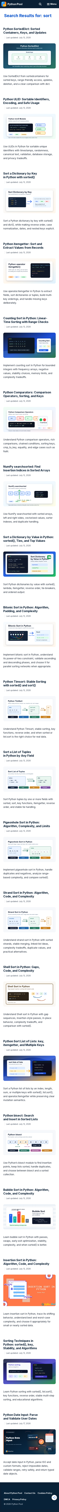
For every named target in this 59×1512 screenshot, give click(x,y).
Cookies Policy (45, 1493)
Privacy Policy (19, 1499)
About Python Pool (13, 1493)
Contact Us (29, 1493)
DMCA (7, 1499)
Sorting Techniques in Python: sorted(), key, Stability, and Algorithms (20, 1344)
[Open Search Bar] (40, 4)
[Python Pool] (12, 4)
